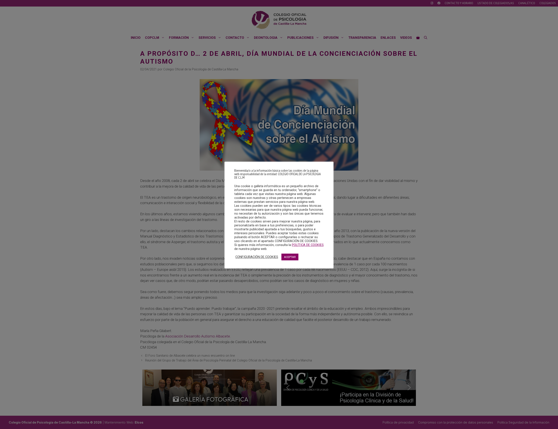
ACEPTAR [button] (290, 257)
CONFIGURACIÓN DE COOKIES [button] (256, 257)
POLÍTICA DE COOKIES (308, 245)
